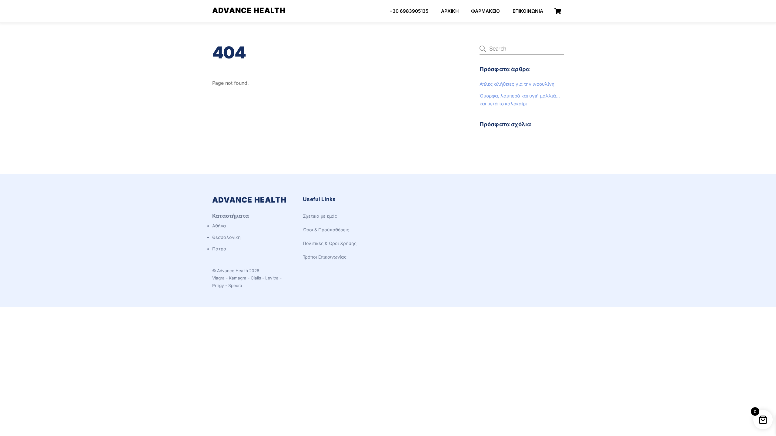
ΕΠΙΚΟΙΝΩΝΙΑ (528, 11)
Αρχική (450, 11)
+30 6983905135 (409, 11)
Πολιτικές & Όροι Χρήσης (329, 243)
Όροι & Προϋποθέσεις (326, 229)
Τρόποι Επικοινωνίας (324, 256)
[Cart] (558, 11)
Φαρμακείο (485, 11)
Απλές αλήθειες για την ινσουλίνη (517, 84)
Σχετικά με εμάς (320, 216)
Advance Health (232, 270)
